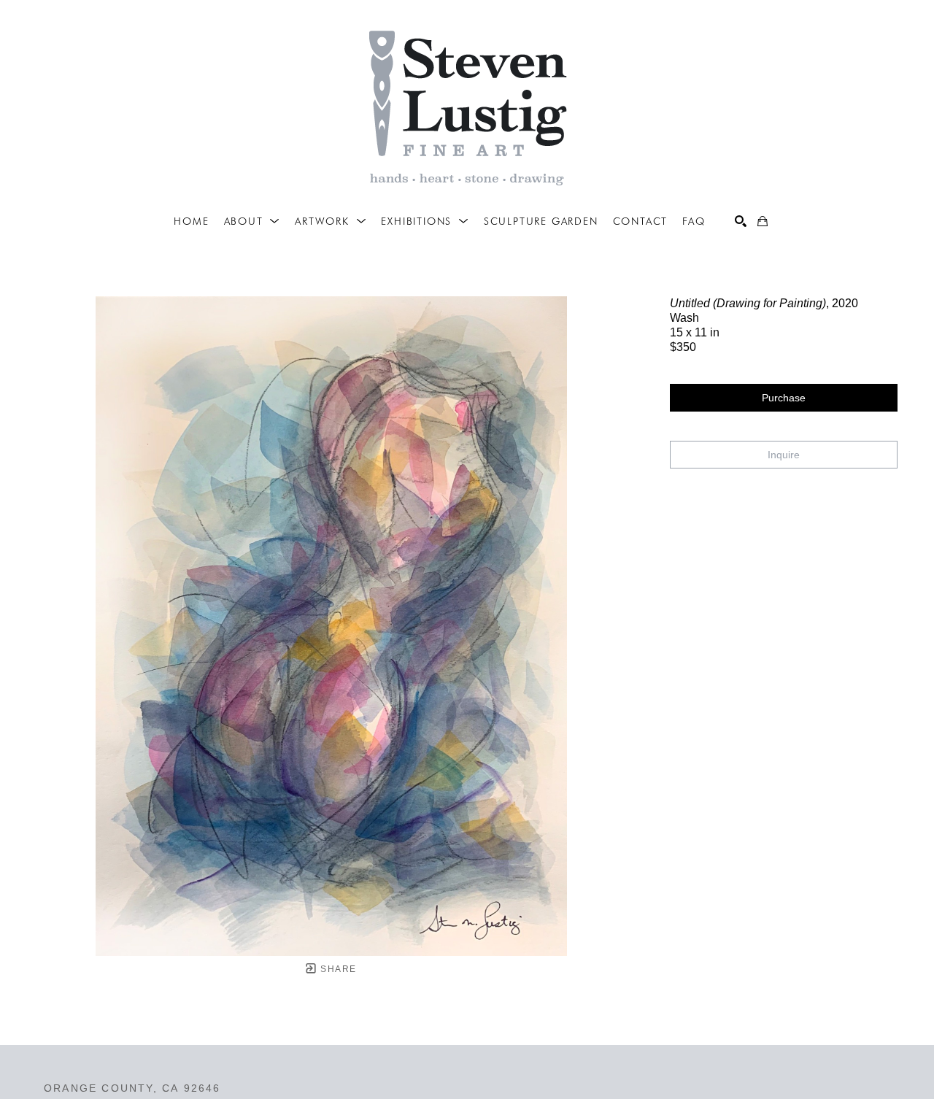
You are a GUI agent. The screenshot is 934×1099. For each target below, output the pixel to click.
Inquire (784, 454)
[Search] (740, 221)
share (336, 969)
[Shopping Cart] (762, 221)
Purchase (784, 398)
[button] (252, 221)
